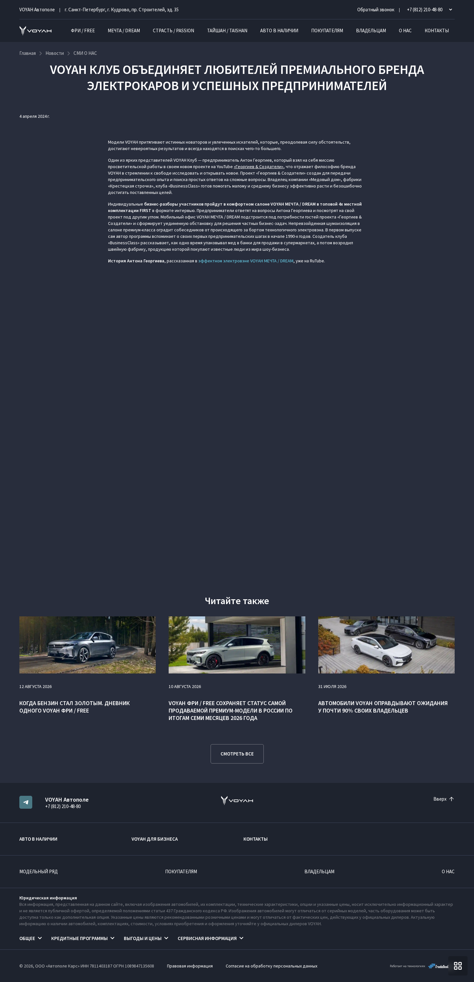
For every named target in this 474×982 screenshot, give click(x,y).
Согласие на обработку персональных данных (271, 966)
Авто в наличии (279, 30)
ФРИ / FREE (83, 30)
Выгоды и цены (143, 938)
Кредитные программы (79, 938)
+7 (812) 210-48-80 (63, 806)
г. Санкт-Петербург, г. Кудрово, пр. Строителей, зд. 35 (122, 9)
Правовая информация (190, 966)
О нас (405, 30)
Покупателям (327, 30)
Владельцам (371, 30)
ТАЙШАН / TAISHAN (227, 30)
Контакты (437, 30)
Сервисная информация (207, 938)
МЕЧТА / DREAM (124, 30)
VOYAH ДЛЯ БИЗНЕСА (155, 839)
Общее (27, 938)
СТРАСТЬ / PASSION (173, 30)
